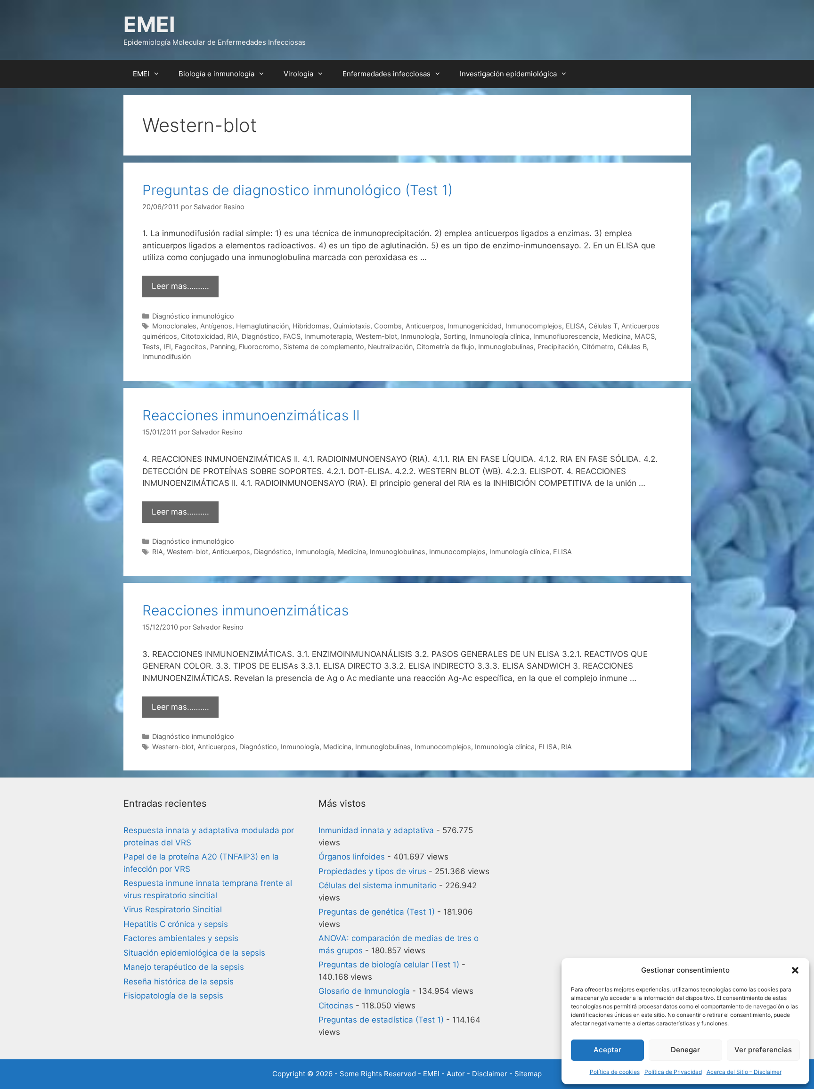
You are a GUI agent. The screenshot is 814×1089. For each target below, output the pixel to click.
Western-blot (376, 336)
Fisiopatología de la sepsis (173, 995)
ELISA (575, 326)
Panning (222, 347)
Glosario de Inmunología (364, 991)
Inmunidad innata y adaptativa (376, 830)
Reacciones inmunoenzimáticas (245, 610)
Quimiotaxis (351, 326)
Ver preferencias (763, 1049)
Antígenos (216, 326)
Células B (632, 347)
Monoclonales (174, 326)
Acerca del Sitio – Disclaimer (744, 1071)
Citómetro (598, 347)
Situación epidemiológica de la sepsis (194, 953)
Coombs (388, 326)
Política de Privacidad (673, 1071)
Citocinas (335, 1005)
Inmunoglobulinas (506, 347)
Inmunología (420, 336)
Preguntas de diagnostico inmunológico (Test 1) (297, 189)
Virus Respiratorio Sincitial (172, 909)
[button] (795, 970)
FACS (292, 336)
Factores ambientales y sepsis (180, 938)
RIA (232, 336)
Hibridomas (311, 326)
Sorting (454, 336)
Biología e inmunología (216, 73)
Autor (456, 1073)
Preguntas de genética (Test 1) (376, 912)
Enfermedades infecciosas (386, 73)
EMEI (149, 24)
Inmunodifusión (166, 356)
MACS (645, 336)
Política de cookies (615, 1071)
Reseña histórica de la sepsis (178, 981)
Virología (298, 73)
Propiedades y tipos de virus (372, 871)
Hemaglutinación (262, 326)
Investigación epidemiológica (508, 73)
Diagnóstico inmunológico (193, 316)
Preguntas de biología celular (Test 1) (388, 964)
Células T (603, 326)
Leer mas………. (180, 286)
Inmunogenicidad (475, 326)
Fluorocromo (259, 347)
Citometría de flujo (445, 347)
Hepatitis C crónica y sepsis (175, 924)
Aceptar (607, 1049)
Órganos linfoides (351, 856)
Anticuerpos (425, 326)
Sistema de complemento (323, 347)
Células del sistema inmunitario (377, 885)
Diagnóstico (260, 336)
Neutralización (390, 347)
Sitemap (528, 1073)
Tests (151, 347)
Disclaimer (489, 1073)
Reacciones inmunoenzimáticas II (251, 415)
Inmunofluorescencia (566, 336)
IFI (167, 347)
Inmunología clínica (499, 336)
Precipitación (557, 347)
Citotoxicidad (202, 336)
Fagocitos (190, 347)
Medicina (616, 336)
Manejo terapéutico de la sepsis (183, 967)
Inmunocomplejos (533, 326)
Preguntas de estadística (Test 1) (381, 1019)
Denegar (685, 1049)
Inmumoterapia (328, 336)
